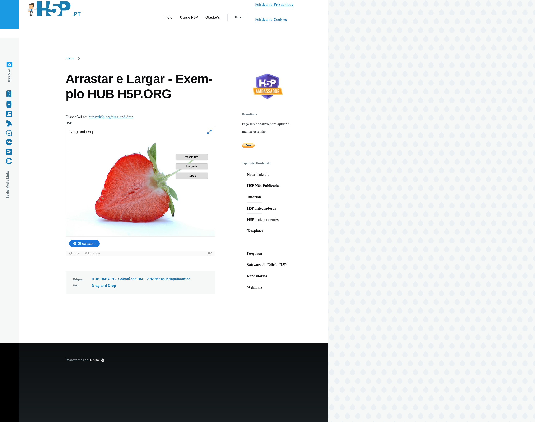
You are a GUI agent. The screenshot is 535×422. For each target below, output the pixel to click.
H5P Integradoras (261, 208)
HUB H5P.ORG (104, 279)
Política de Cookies (271, 19)
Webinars (254, 287)
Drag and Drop (104, 286)
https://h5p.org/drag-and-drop (111, 116)
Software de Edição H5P (267, 264)
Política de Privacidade (274, 4)
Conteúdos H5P (131, 279)
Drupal (94, 359)
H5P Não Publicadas (263, 185)
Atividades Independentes (168, 279)
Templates (255, 230)
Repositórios (257, 276)
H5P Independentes (263, 219)
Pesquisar (254, 253)
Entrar (239, 17)
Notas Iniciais (258, 174)
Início (70, 58)
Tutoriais (254, 197)
